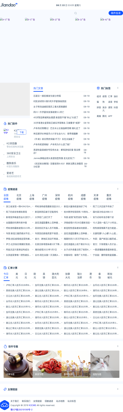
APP (110, 116)
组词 (99, 96)
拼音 (99, 107)
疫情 (104, 96)
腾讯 (104, 116)
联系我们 (26, 401)
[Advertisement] (61, 59)
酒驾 (110, 107)
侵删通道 (49, 401)
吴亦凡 (104, 109)
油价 (116, 96)
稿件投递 (116, 13)
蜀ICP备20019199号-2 (21, 409)
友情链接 (37, 401)
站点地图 (60, 401)
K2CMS (32, 405)
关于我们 (14, 401)
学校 (116, 102)
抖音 (116, 107)
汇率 (110, 96)
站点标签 (72, 401)
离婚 (99, 116)
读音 (110, 102)
